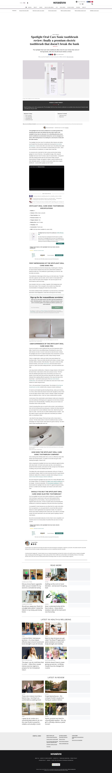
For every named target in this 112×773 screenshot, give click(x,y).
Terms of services (44, 310)
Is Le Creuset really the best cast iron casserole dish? (52, 742)
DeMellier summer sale (94, 10)
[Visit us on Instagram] (90, 1)
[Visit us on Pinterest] (92, 1)
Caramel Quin (51, 127)
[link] (33, 237)
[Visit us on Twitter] (89, 1)
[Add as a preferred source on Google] (56, 764)
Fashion (29, 7)
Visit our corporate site (71, 769)
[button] (46, 255)
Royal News (62, 7)
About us (37, 758)
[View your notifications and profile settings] (27, 3)
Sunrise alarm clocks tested (52, 739)
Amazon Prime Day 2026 (24, 10)
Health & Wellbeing (49, 7)
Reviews (78, 7)
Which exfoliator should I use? (80, 10)
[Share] (49, 54)
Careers (49, 760)
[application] (46, 178)
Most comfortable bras (63, 743)
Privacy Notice (32, 311)
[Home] (26, 7)
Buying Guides (70, 7)
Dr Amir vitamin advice (52, 10)
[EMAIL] (36, 544)
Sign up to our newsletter (77, 740)
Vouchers (48, 746)
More (83, 7)
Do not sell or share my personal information (62, 760)
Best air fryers (62, 739)
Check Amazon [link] (59, 255)
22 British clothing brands (52, 744)
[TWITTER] (32, 544)
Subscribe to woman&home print (77, 738)
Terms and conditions (64, 758)
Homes (40, 7)
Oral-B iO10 (46, 363)
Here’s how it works (70, 56)
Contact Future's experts (46, 758)
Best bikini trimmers (63, 737)
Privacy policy (73, 758)
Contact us (55, 758)
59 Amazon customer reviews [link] (39, 250)
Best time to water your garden (38, 10)
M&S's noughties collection (66, 10)
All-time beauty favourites (52, 737)
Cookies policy (42, 760)
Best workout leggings (63, 741)
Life (57, 7)
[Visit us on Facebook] (87, 1)
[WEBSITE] (34, 544)
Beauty (35, 7)
